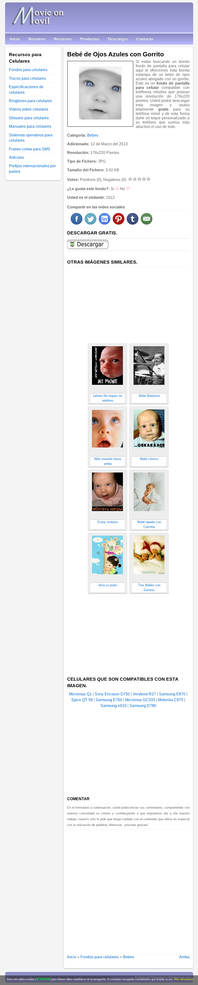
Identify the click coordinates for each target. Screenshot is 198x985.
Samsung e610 (113, 706)
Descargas (118, 39)
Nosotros (36, 39)
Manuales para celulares (30, 126)
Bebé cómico (149, 459)
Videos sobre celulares (28, 109)
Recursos (63, 39)
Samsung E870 (172, 694)
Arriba (184, 957)
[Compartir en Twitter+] (90, 223)
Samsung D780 (142, 706)
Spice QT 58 (82, 700)
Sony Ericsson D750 (112, 694)
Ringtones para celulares (30, 101)
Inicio (15, 39)
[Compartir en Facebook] (76, 223)
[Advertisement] (128, 302)
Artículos (16, 157)
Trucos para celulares (27, 78)
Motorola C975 (170, 700)
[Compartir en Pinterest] (118, 223)
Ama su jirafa (107, 585)
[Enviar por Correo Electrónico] (146, 223)
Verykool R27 (144, 694)
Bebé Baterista (149, 396)
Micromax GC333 (140, 700)
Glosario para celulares (29, 118)
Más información (184, 979)
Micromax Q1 (80, 694)
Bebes (92, 135)
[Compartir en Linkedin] (104, 223)
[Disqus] (128, 889)
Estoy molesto (108, 522)
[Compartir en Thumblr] (132, 223)
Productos (89, 39)
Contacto (144, 39)
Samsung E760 (109, 700)
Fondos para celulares (99, 957)
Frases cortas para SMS (29, 149)
